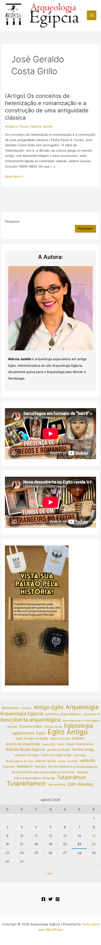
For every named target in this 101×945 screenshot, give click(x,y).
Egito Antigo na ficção (32, 738)
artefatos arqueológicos (63, 714)
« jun (48, 873)
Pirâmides (8, 766)
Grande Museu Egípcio (25, 749)
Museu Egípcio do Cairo (20, 761)
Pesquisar (12, 221)
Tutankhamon (26, 783)
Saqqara (82, 772)
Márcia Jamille (46, 761)
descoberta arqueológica (30, 719)
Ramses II (25, 766)
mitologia (79, 755)
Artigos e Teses (16, 126)
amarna (26, 708)
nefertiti (87, 760)
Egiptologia (78, 726)
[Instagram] (57, 899)
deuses (12, 726)
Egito (41, 733)
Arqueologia (82, 707)
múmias (73, 761)
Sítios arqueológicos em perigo (34, 778)
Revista (40, 766)
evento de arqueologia (23, 744)
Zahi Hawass (80, 784)
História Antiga (83, 749)
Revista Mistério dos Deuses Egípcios (72, 766)
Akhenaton (10, 708)
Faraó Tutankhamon (80, 744)
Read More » (14, 176)
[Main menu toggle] (92, 15)
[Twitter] (50, 899)
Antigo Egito (48, 707)
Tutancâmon (71, 777)
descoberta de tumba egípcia (81, 720)
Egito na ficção (60, 738)
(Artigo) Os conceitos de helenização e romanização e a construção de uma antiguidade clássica (47, 106)
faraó (60, 744)
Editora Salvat (53, 726)
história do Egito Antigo (56, 755)
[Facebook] (43, 899)
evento (78, 738)
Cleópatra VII (91, 714)
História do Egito (27, 755)
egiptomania (23, 733)
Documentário (30, 726)
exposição (48, 744)
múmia (62, 761)
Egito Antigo (68, 732)
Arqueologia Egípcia (21, 713)
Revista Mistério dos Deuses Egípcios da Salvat (43, 772)
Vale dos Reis (57, 784)
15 (93, 836)
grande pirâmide (58, 749)
